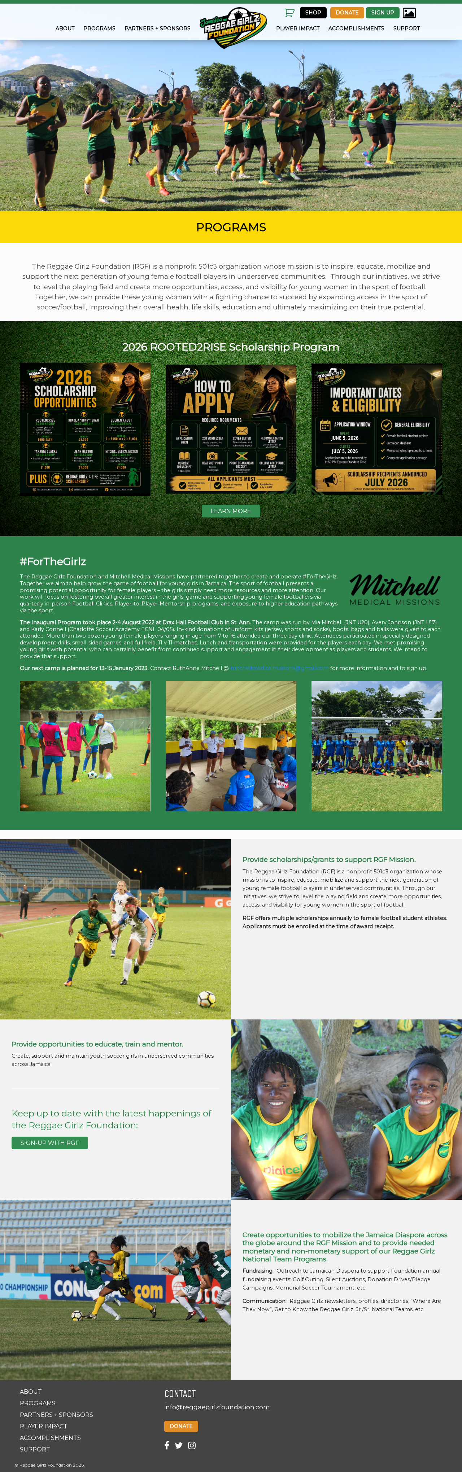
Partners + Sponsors (158, 28)
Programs (99, 28)
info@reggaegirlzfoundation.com (217, 1407)
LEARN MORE (231, 511)
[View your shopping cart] (290, 18)
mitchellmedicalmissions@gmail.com (279, 668)
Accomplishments (356, 28)
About (65, 28)
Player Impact (297, 28)
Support (406, 28)
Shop (313, 12)
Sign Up (382, 12)
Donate (347, 12)
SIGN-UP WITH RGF (50, 1143)
